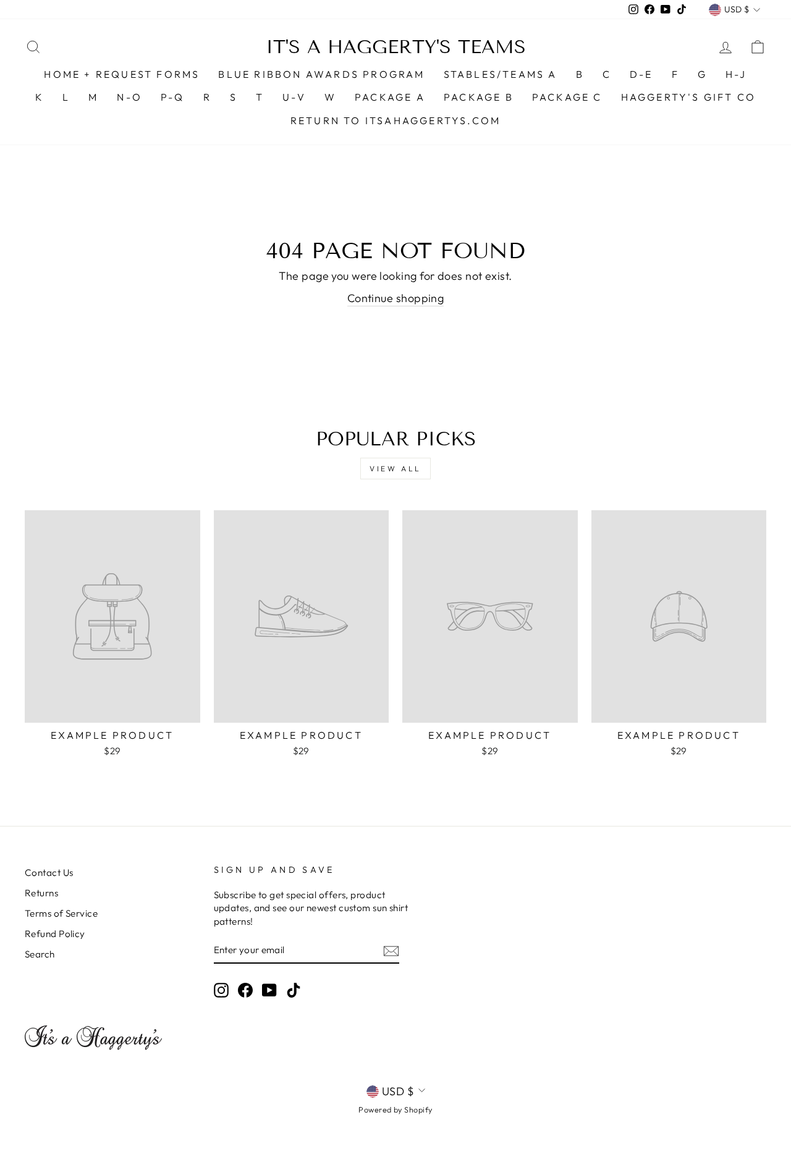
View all (395, 468)
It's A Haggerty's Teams (396, 47)
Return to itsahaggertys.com (395, 120)
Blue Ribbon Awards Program (321, 74)
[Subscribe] (391, 950)
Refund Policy (55, 934)
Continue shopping (395, 298)
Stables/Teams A (500, 74)
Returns (41, 893)
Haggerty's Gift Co (688, 97)
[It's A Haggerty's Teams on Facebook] (245, 989)
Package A (390, 97)
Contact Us (49, 872)
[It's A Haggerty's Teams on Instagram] (221, 989)
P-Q (173, 97)
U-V (294, 97)
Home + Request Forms (122, 74)
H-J (736, 74)
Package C (567, 97)
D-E (641, 74)
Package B (479, 97)
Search (40, 954)
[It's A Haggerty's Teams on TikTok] (293, 989)
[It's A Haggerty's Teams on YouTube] (269, 989)
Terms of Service (61, 913)
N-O (129, 97)
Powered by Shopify (395, 1109)
